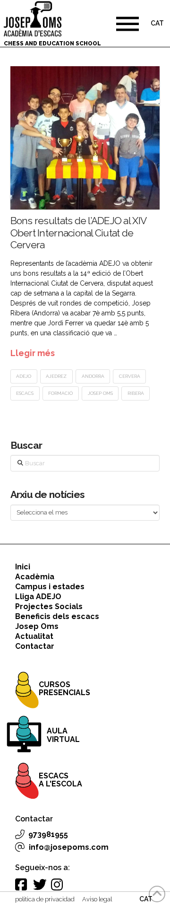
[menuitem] (157, 24)
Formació (60, 393)
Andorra (93, 376)
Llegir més (32, 353)
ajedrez (56, 376)
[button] (127, 23)
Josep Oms (100, 393)
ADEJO (23, 376)
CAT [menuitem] (157, 23)
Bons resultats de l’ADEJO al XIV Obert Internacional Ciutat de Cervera (78, 232)
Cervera (129, 376)
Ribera (136, 393)
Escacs (25, 393)
